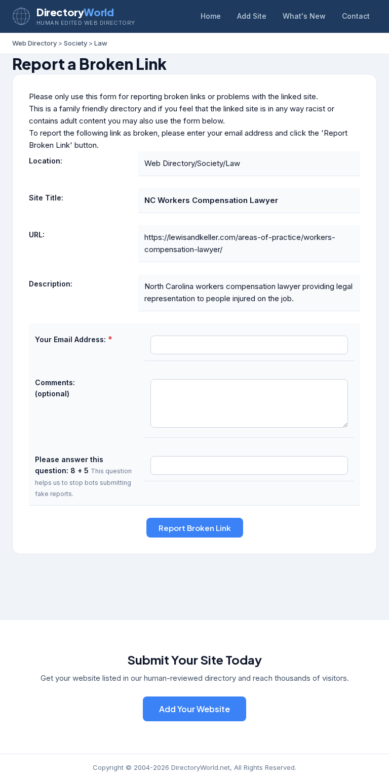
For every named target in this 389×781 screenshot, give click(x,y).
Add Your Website (194, 709)
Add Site (251, 16)
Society (75, 43)
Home (211, 16)
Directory (74, 12)
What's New (304, 16)
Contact (356, 16)
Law (100, 43)
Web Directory (34, 43)
